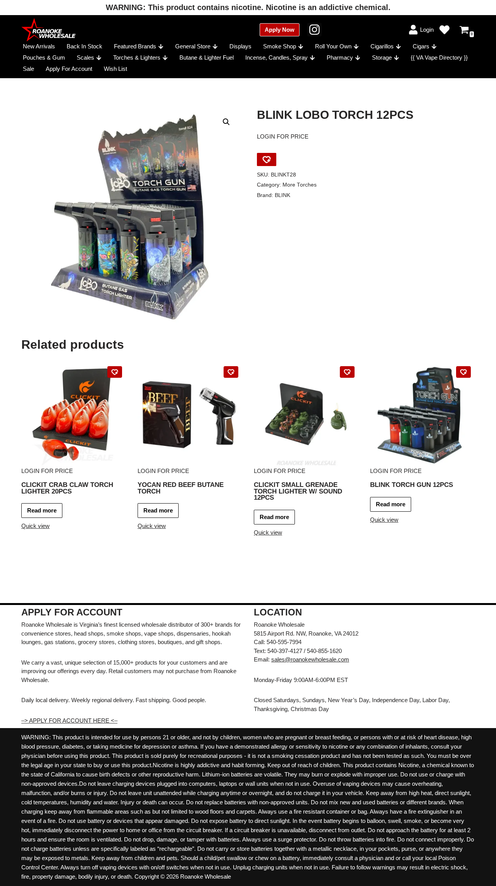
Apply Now (279, 29)
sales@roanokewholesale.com (310, 659)
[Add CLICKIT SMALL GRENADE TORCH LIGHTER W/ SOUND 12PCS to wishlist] (347, 372)
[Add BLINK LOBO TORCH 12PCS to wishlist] (266, 159)
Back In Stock (84, 46)
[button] (161, 46)
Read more (42, 510)
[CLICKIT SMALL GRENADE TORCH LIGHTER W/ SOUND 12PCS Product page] (306, 414)
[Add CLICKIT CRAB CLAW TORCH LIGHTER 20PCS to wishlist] (114, 372)
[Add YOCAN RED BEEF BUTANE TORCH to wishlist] (231, 372)
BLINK (282, 195)
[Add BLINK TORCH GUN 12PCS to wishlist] (463, 372)
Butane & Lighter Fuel (206, 57)
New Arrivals (39, 46)
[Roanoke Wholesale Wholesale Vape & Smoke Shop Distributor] (48, 29)
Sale (28, 68)
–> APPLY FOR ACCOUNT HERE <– (69, 720)
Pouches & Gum (44, 57)
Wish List (115, 68)
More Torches (299, 185)
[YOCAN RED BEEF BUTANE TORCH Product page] (190, 414)
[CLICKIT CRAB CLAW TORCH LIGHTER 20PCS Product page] (74, 414)
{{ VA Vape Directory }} (439, 57)
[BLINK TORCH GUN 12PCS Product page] (422, 414)
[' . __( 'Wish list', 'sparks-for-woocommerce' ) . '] (444, 30)
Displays (240, 46)
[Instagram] (314, 29)
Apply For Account (69, 68)
